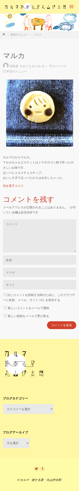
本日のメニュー (19, 34)
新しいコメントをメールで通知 (28, 308)
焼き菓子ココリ (13, 185)
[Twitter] (36, 469)
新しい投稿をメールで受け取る (28, 316)
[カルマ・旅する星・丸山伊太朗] (35, 6)
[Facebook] (42, 469)
